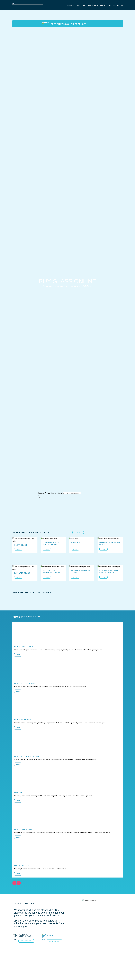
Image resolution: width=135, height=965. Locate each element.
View (18, 549)
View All (78, 532)
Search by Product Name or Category (50, 493)
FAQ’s (109, 5)
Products (70, 5)
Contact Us (118, 5)
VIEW (18, 655)
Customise (26, 941)
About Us (81, 5)
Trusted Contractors (96, 5)
